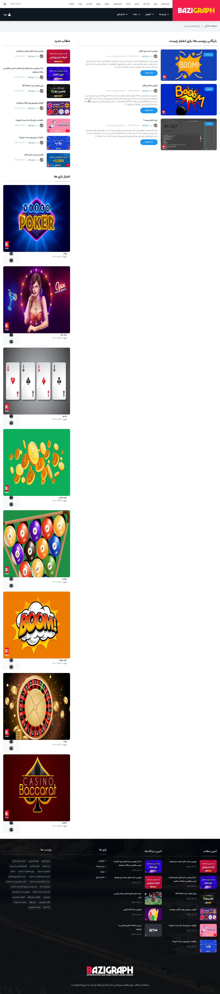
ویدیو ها (208, 54)
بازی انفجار (46, 861)
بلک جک (63, 335)
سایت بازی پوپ (34, 907)
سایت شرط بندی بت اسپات (39, 881)
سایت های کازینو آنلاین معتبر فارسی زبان (128, 895)
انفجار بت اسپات (43, 871)
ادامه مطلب (148, 73)
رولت (65, 741)
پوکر (65, 253)
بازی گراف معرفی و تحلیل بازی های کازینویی (196, 10)
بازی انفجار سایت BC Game (33, 86)
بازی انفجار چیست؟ (150, 120)
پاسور (65, 416)
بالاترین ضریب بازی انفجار (33, 154)
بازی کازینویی (34, 861)
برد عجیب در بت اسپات (41, 892)
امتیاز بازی (100, 877)
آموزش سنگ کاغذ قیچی (132, 909)
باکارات (64, 823)
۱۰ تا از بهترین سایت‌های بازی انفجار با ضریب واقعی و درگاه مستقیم (23, 70)
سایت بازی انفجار (19, 861)
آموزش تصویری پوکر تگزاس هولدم (30, 103)
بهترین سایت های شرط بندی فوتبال (29, 51)
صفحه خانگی (210, 26)
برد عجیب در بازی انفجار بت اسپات (24, 886)
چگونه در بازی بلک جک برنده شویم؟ (29, 120)
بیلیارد (64, 579)
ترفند (102, 872)
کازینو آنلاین (34, 866)
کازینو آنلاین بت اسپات (18, 866)
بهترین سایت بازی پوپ (21, 892)
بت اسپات (46, 866)
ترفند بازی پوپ (44, 902)
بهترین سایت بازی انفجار (148, 51)
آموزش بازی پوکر (34, 897)
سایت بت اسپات (20, 902)
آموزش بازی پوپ (18, 897)
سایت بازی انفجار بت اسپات (39, 876)
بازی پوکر (32, 902)
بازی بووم (63, 660)
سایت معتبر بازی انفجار (17, 876)
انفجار (13, 871)
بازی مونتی (63, 497)
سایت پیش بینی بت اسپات (16, 881)
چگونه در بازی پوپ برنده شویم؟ (31, 137)
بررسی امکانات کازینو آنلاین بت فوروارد (130, 927)
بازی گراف (145, 56)
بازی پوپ (46, 897)
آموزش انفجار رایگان (150, 85)
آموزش (209, 89)
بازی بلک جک (45, 886)
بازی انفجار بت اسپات (26, 871)
